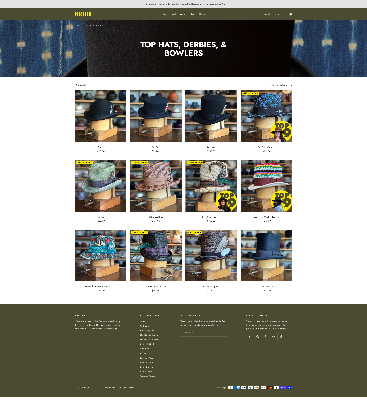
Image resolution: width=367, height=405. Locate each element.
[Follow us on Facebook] (250, 337)
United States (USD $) (84, 387)
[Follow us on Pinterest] (266, 337)
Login (277, 14)
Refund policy (146, 367)
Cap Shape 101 (147, 330)
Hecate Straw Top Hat (156, 286)
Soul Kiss (100, 216)
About (183, 14)
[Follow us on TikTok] (281, 337)
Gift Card (144, 325)
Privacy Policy (146, 362)
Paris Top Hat (266, 286)
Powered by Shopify (127, 387)
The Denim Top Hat (267, 147)
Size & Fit (144, 348)
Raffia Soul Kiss (156, 216)
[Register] (222, 333)
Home (202, 14)
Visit (174, 14)
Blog (193, 14)
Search (267, 14)
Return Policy (146, 371)
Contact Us (145, 353)
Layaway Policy (147, 357)
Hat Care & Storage (149, 335)
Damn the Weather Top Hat (266, 216)
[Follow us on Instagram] (258, 337)
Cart (288, 14)
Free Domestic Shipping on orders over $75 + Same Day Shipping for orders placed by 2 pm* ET (184, 3)
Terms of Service (148, 376)
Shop (164, 14)
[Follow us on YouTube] (273, 337)
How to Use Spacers (149, 339)
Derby (100, 147)
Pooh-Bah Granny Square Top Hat (100, 286)
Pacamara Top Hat (211, 286)
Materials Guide (147, 344)
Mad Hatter (211, 147)
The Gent (156, 147)
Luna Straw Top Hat (211, 216)
